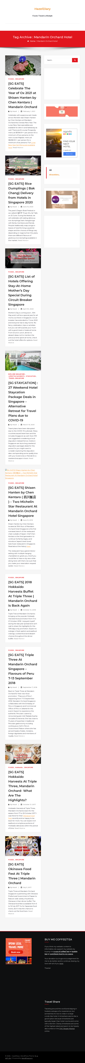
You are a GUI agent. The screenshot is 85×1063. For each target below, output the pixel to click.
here (28, 546)
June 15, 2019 (28, 520)
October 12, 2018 (29, 610)
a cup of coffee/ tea (61, 951)
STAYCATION (31, 376)
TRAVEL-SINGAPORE (16, 378)
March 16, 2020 (29, 425)
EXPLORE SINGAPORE (16, 374)
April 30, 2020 (28, 309)
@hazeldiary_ (54, 174)
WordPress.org (27, 1058)
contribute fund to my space (61, 954)
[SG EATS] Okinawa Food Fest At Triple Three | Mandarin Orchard (21, 873)
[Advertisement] (62, 84)
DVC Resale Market (67, 1029)
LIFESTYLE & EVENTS (16, 376)
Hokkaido (19, 767)
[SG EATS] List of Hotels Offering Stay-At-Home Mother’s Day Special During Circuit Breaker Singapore (21, 290)
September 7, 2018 (30, 687)
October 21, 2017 (29, 804)
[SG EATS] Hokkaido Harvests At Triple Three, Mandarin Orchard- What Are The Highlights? (22, 786)
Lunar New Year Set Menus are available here (22, 145)
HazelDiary (42, 9)
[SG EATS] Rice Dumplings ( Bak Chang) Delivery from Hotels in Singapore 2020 (21, 193)
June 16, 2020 (28, 207)
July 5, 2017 (27, 887)
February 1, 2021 (29, 111)
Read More (17, 148)
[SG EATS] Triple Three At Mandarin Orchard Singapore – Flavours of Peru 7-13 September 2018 (22, 669)
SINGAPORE (19, 79)
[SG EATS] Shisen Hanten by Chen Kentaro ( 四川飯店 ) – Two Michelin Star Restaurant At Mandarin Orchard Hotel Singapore (22, 502)
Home (32, 41)
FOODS (11, 79)
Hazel (15, 111)
